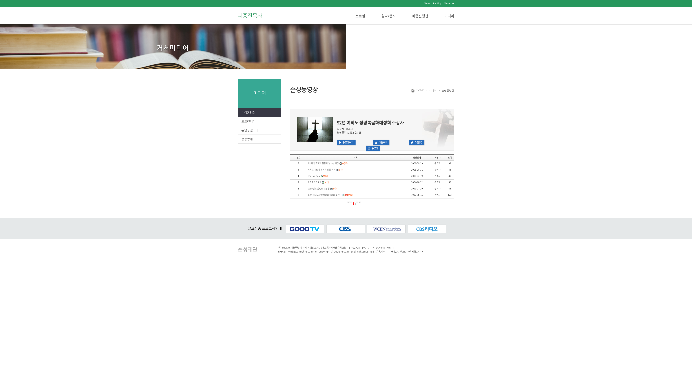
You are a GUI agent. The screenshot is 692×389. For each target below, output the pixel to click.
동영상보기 (348, 142)
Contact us (449, 3)
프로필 (360, 16)
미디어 (449, 16)
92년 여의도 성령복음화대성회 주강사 (324, 194)
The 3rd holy (314, 176)
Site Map (436, 3)
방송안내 (247, 139)
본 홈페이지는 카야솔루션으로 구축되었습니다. (399, 251)
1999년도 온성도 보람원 (319, 188)
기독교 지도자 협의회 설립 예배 (322, 169)
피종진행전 (420, 16)
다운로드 (383, 142)
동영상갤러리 (249, 130)
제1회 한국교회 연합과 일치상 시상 (323, 163)
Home (427, 3)
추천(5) (418, 142)
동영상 (375, 148)
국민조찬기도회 (314, 182)
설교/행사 (388, 16)
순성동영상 (248, 113)
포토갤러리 (248, 121)
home (420, 90)
